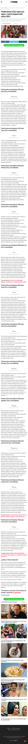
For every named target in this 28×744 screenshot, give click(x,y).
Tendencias (6, 7)
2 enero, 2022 (16, 23)
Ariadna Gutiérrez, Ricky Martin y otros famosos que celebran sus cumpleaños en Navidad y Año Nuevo (14, 555)
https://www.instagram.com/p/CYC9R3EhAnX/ (11, 579)
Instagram (3, 575)
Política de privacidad (16, 728)
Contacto (8, 728)
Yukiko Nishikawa (6, 23)
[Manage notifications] (25, 741)
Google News (17, 592)
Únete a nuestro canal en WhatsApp (15, 45)
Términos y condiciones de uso (14, 729)
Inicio (2, 7)
